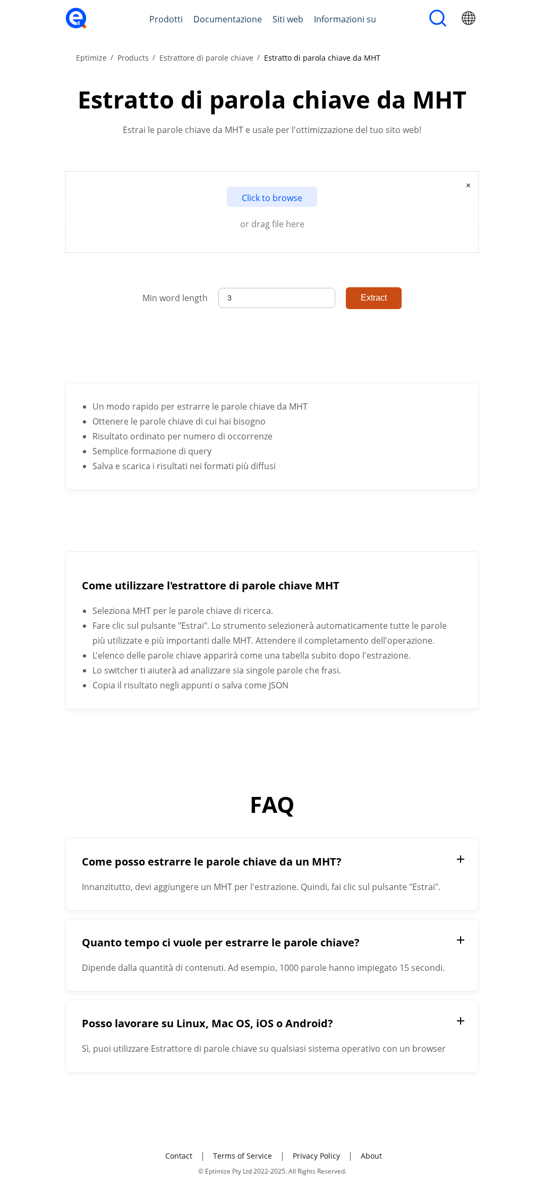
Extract (374, 297)
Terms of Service (242, 1156)
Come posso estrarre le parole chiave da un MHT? (212, 861)
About (371, 1156)
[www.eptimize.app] (76, 25)
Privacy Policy (316, 1156)
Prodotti (166, 19)
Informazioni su (345, 19)
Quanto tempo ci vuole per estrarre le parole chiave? (221, 942)
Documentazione (227, 19)
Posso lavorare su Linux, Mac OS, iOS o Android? (207, 1023)
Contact (178, 1156)
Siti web (288, 19)
